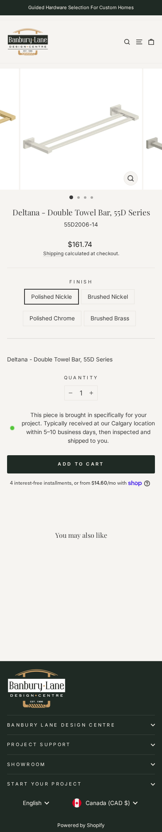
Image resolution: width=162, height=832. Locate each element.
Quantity (81, 378)
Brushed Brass (110, 318)
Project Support (39, 744)
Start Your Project (44, 784)
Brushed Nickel (108, 296)
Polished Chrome (52, 318)
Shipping (53, 253)
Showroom (26, 764)
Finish (81, 282)
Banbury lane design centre (61, 725)
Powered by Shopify (81, 825)
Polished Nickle (51, 296)
